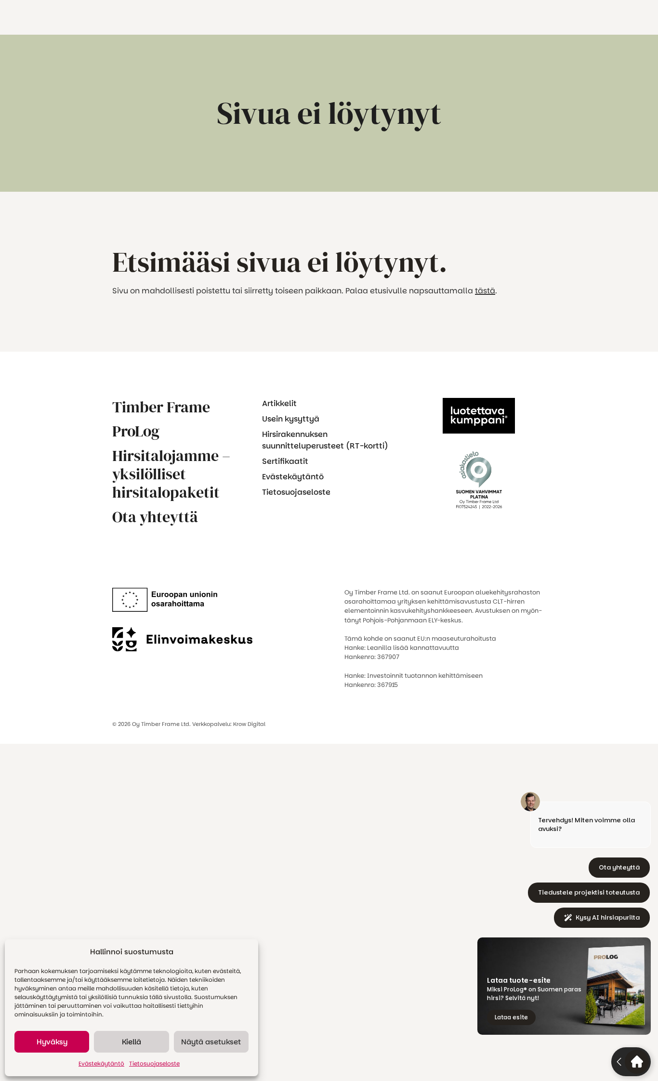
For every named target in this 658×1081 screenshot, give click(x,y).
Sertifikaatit (285, 461)
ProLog (135, 431)
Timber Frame (161, 407)
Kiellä (131, 1042)
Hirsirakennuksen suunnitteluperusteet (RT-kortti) (325, 440)
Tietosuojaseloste (154, 1063)
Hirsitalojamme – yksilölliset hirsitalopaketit (171, 474)
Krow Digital (249, 724)
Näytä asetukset (211, 1042)
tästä (485, 290)
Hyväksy (52, 1042)
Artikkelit (279, 403)
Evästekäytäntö (101, 1063)
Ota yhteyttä (155, 516)
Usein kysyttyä (290, 418)
